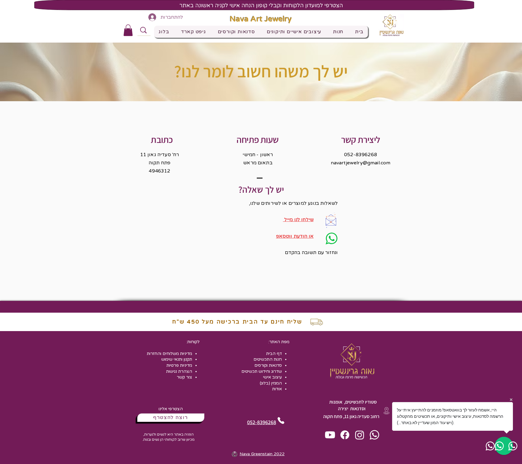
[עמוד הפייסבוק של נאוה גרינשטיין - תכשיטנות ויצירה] (345, 435)
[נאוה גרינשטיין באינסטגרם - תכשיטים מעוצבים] (360, 435)
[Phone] (280, 420)
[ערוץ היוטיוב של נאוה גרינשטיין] (330, 435)
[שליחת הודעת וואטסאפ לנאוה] (374, 435)
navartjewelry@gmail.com (361, 163)
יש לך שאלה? (261, 189)
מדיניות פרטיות (179, 365)
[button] (294, 32)
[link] (128, 30)
